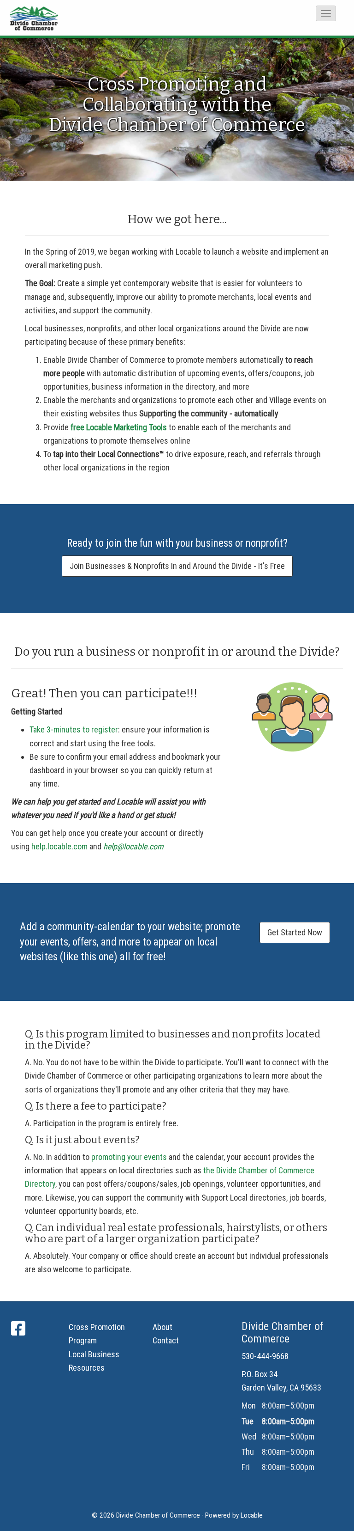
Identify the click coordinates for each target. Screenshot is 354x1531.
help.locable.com (59, 846)
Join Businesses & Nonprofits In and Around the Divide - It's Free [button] (177, 566)
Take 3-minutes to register (74, 729)
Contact (166, 1340)
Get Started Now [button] (294, 932)
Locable (252, 1515)
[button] (326, 13)
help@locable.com (133, 846)
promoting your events (129, 1157)
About (162, 1327)
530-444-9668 (265, 1356)
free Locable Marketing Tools (119, 427)
